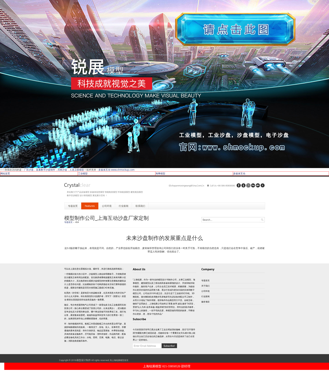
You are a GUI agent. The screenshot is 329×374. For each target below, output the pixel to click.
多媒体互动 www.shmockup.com (116, 169)
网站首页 (5, 173)
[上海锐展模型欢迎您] (164, 83)
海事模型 (160, 173)
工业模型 (83, 173)
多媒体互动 (239, 173)
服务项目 (205, 301)
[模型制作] (77, 185)
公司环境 (205, 291)
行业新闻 (205, 296)
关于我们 (205, 285)
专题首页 (68, 222)
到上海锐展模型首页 (119, 360)
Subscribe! (169, 345)
